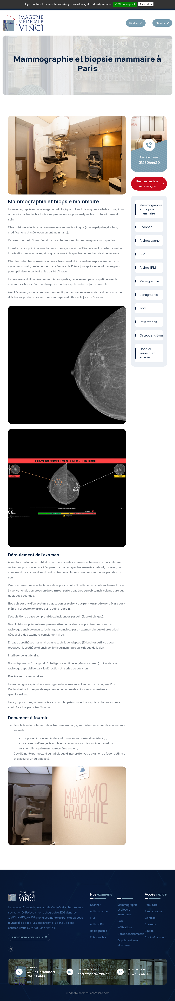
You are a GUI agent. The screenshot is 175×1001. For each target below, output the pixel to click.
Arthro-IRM (148, 267)
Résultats (151, 905)
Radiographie (149, 281)
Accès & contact (155, 937)
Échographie (149, 295)
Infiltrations (148, 322)
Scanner (146, 227)
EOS (143, 308)
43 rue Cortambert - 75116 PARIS (42, 974)
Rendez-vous (153, 911)
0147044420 (149, 162)
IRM (142, 254)
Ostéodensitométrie (151, 335)
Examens (151, 924)
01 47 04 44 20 (138, 974)
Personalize (146, 4)
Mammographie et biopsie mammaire (151, 209)
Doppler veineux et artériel (147, 353)
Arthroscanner (150, 240)
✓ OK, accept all (125, 4)
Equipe (149, 931)
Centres (150, 918)
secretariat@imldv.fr (93, 974)
